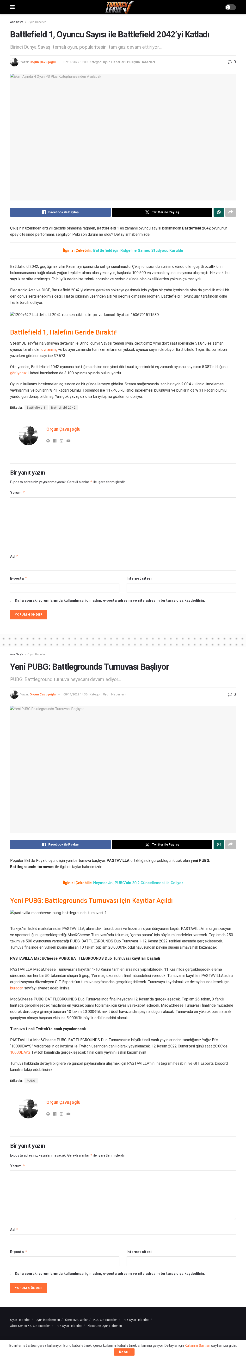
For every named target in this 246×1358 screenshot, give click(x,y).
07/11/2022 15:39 (75, 62)
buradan (16, 988)
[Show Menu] (12, 7)
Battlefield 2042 (63, 407)
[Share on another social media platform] (230, 212)
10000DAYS (20, 1052)
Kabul (124, 1352)
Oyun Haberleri (36, 22)
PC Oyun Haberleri (141, 62)
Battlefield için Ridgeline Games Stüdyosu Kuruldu (138, 250)
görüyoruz (18, 373)
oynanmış (49, 349)
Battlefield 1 (36, 407)
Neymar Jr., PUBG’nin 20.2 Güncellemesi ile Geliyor (138, 883)
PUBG (31, 1080)
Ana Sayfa (17, 22)
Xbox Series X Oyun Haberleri (30, 1326)
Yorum (17, 492)
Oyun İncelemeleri (48, 1320)
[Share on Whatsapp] (219, 212)
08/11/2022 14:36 (75, 694)
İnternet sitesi (139, 578)
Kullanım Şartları (197, 1345)
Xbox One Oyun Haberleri (104, 1326)
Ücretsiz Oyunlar (76, 1320)
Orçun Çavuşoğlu (43, 62)
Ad (14, 556)
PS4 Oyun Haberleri (69, 1326)
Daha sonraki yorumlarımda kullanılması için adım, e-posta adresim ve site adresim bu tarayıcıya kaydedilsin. (110, 600)
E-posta (18, 578)
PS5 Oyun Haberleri (136, 1320)
